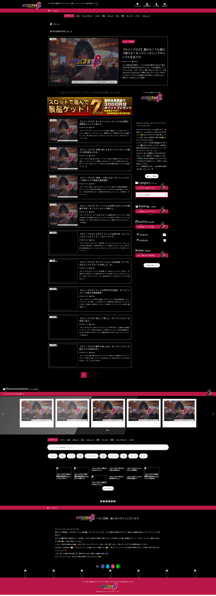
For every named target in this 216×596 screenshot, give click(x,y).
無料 (122, 16)
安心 (117, 16)
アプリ (137, 16)
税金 (103, 16)
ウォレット (146, 16)
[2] (108, 430)
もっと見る (107, 488)
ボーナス (130, 16)
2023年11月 (152, 234)
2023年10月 (152, 240)
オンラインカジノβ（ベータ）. (110, 591)
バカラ (97, 16)
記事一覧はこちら (152, 265)
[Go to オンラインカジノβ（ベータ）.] (49, 10)
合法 (78, 16)
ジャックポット (87, 16)
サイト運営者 (152, 176)
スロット (110, 16)
